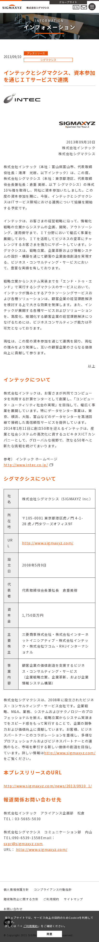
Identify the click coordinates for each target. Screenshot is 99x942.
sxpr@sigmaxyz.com (23, 843)
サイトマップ (73, 899)
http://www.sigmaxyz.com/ (48, 543)
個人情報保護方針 (16, 889)
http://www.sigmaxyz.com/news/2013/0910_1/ (48, 785)
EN (76, 7)
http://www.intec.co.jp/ (26, 464)
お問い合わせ (13, 909)
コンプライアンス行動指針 (53, 889)
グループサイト (68, 2)
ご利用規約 (30, 926)
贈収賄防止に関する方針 (21, 899)
